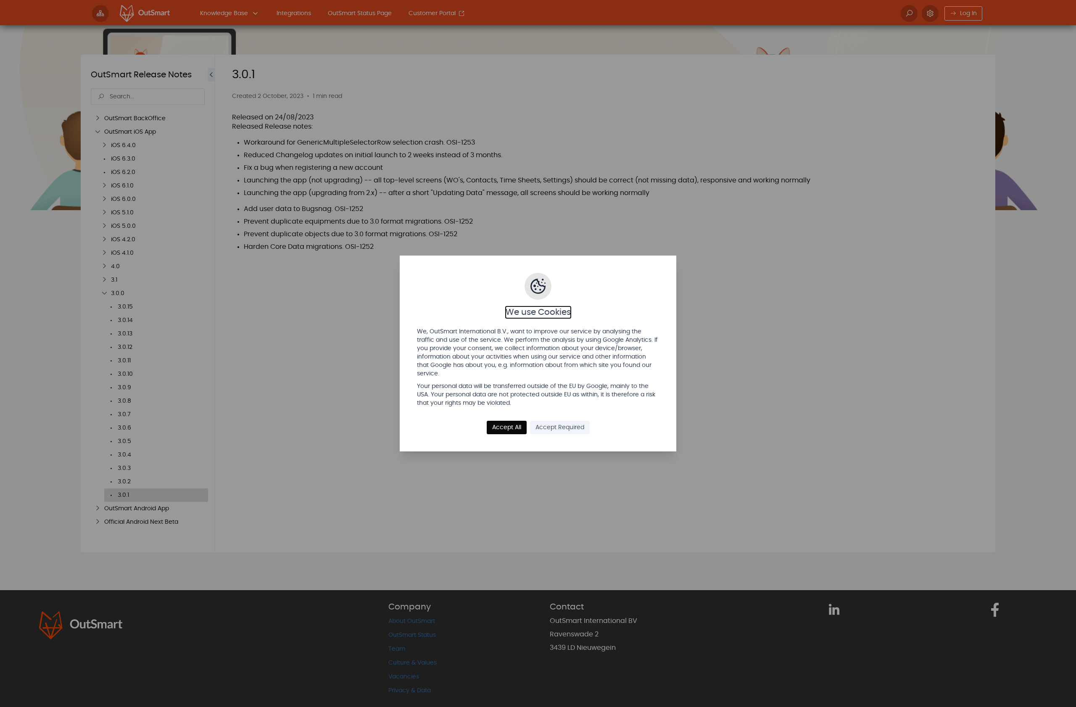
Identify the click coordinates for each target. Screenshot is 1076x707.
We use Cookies (538, 312)
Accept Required (559, 427)
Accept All (506, 427)
